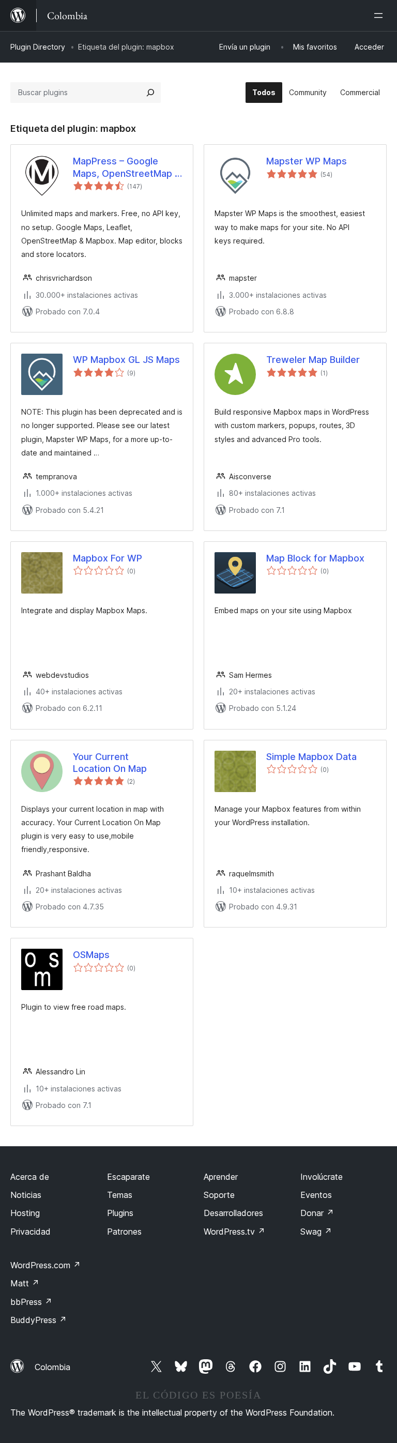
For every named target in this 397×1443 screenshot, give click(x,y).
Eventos (316, 1195)
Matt (24, 1283)
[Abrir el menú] (380, 15)
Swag (316, 1231)
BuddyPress (38, 1320)
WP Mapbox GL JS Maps (126, 359)
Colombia (52, 1367)
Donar (317, 1213)
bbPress (31, 1302)
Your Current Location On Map (110, 762)
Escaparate (128, 1177)
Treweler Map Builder (313, 359)
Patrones (124, 1231)
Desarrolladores (233, 1213)
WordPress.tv (234, 1231)
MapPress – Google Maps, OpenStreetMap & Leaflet (127, 167)
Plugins (120, 1213)
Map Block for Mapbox (315, 558)
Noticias (25, 1195)
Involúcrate (321, 1177)
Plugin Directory (37, 46)
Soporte (219, 1195)
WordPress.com (45, 1265)
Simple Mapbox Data (311, 756)
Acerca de (29, 1177)
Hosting (25, 1213)
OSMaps (91, 954)
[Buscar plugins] (150, 92)
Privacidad (30, 1231)
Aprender (221, 1177)
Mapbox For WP (107, 558)
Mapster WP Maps (306, 161)
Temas (119, 1195)
